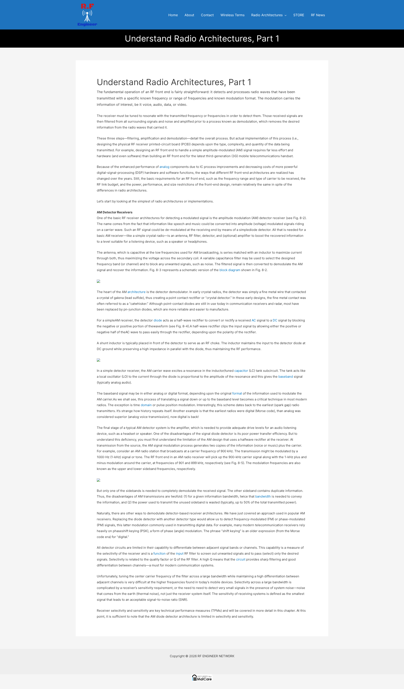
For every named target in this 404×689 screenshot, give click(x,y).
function (159, 553)
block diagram (229, 270)
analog (164, 167)
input (179, 553)
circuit (240, 559)
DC (275, 320)
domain (146, 405)
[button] (285, 15)
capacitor (241, 371)
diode (158, 320)
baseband (285, 377)
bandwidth (263, 496)
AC (254, 320)
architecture (137, 292)
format (237, 393)
